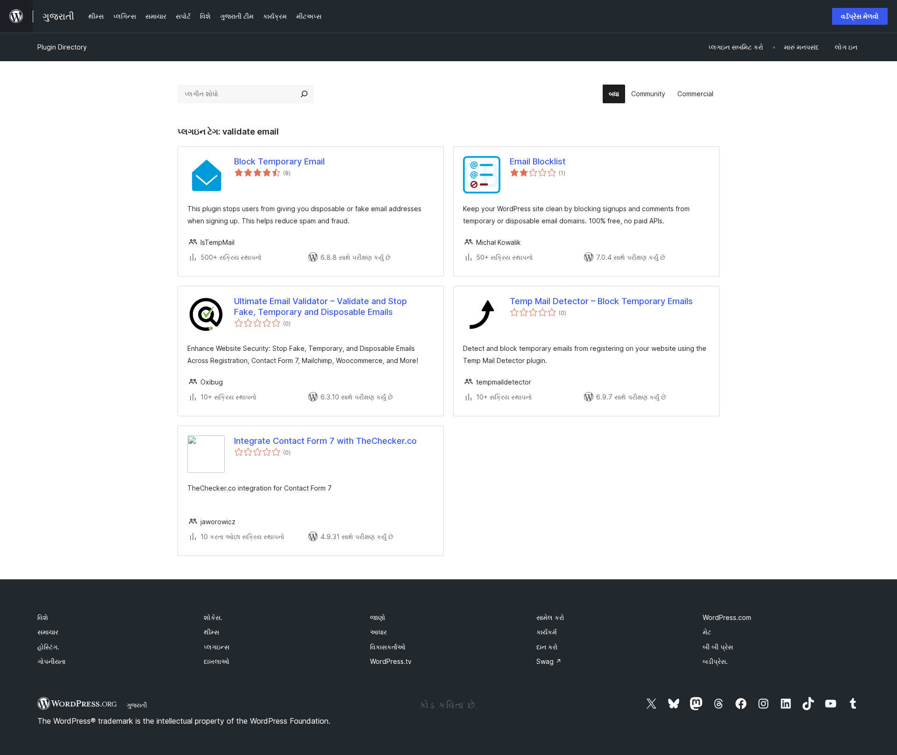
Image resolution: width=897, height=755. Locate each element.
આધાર (378, 632)
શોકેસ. (213, 617)
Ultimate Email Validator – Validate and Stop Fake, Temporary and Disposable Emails (320, 306)
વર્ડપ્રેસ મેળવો (860, 16)
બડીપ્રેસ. (715, 661)
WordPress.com (727, 617)
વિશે (42, 617)
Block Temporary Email (279, 161)
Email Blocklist (538, 161)
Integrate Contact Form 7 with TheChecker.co (325, 441)
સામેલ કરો (550, 617)
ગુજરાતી (137, 705)
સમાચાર (47, 632)
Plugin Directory (62, 47)
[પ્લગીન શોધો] (304, 94)
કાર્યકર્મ (546, 632)
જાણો (377, 617)
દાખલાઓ (216, 661)
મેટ (707, 632)
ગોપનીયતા (51, 661)
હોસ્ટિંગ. (48, 647)
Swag (549, 661)
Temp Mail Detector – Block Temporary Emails (601, 301)
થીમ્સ (211, 632)
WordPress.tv (391, 661)
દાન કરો (547, 647)
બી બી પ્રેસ (718, 647)
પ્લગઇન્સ (216, 647)
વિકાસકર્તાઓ (388, 647)
